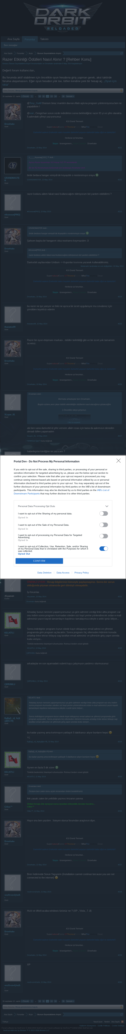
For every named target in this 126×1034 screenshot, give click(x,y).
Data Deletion (44, 572)
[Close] (119, 462)
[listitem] (63, 506)
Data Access (63, 572)
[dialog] (63, 517)
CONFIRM (39, 561)
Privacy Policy (81, 572)
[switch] (103, 513)
